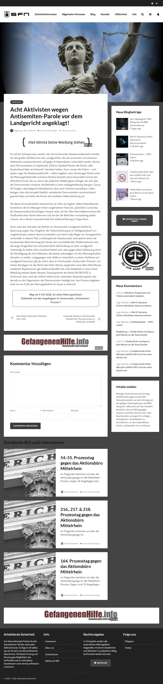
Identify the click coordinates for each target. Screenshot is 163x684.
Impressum (50, 641)
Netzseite (74, 411)
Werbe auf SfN (52, 660)
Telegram (129, 641)
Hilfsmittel (121, 14)
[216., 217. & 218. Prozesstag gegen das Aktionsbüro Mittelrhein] (30, 524)
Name (13, 411)
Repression (16, 102)
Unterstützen (51, 654)
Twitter (128, 647)
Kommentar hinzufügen (48, 130)
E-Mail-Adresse (47, 411)
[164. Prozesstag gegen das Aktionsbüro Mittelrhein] (30, 575)
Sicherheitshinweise (46, 14)
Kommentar (15, 372)
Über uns (49, 647)
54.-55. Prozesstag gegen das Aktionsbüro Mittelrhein (81, 463)
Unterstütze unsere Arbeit (135, 220)
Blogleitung (18, 130)
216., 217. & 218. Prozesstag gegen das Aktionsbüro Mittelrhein (80, 517)
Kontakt (105, 14)
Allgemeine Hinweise (73, 14)
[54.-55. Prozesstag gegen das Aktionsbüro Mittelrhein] (30, 472)
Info (134, 14)
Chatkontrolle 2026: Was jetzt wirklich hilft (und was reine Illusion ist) (134, 354)
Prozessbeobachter (71, 492)
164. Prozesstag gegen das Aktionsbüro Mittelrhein (80, 566)
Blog (92, 14)
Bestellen (102, 663)
